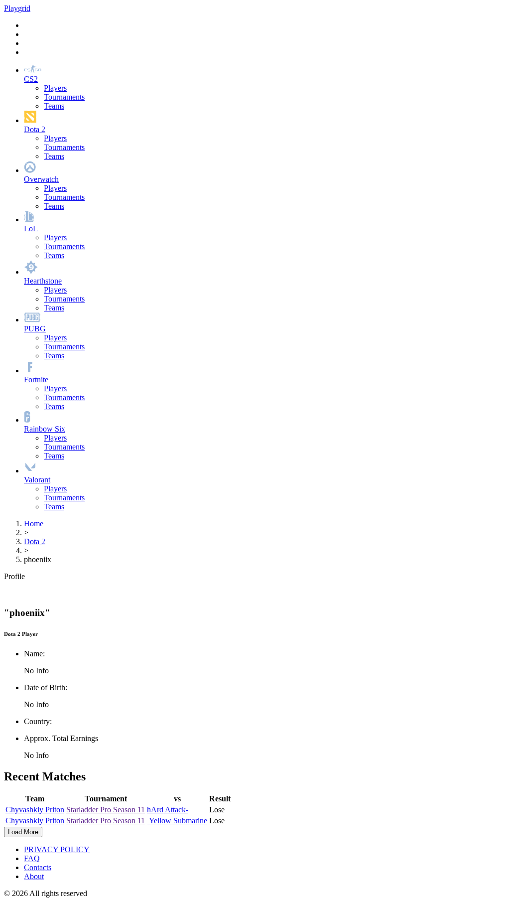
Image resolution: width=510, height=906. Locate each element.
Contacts (37, 867)
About (34, 876)
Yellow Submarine (177, 820)
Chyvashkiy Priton (34, 809)
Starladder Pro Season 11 (105, 809)
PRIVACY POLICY (57, 849)
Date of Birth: (45, 687)
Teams (54, 106)
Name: (34, 653)
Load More (23, 832)
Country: (38, 721)
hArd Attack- (167, 809)
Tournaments (64, 97)
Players (55, 88)
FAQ (32, 858)
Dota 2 (34, 541)
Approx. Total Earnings (61, 738)
